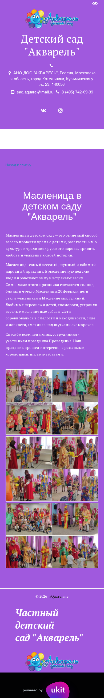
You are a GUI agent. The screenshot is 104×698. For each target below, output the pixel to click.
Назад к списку (18, 164)
